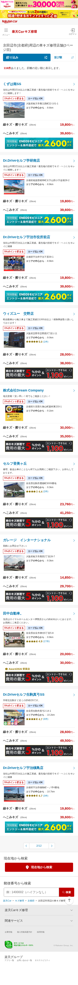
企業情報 (8, 932)
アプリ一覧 (9, 960)
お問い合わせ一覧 (24, 960)
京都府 (31, 900)
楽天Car (7, 900)
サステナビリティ (42, 960)
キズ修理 (19, 900)
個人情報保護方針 (24, 932)
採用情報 (40, 932)
